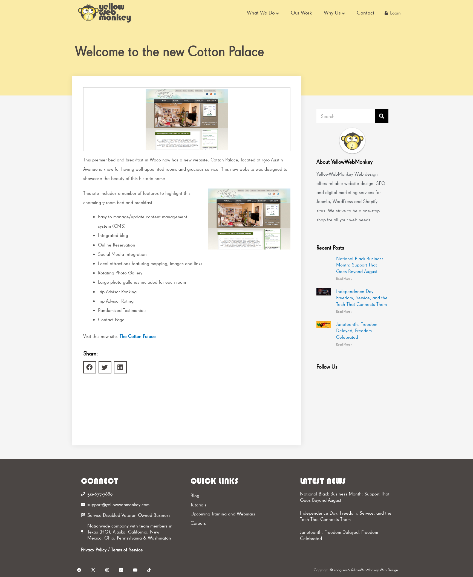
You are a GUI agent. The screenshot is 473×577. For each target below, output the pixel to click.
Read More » (344, 279)
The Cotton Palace (138, 336)
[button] (89, 367)
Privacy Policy (93, 549)
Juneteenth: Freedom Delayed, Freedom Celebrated (356, 330)
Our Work (301, 13)
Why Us (332, 13)
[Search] (381, 116)
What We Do (261, 13)
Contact (365, 13)
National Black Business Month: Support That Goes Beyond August (359, 265)
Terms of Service (127, 549)
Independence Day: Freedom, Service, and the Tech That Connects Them (362, 297)
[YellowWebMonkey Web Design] (104, 13)
